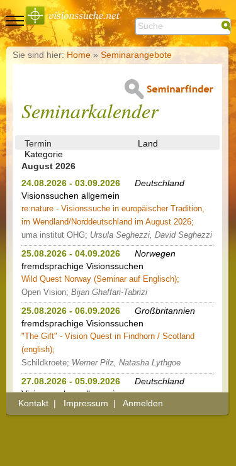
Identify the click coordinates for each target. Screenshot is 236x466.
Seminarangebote (136, 55)
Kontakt (33, 403)
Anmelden (143, 403)
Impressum (86, 403)
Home (79, 55)
